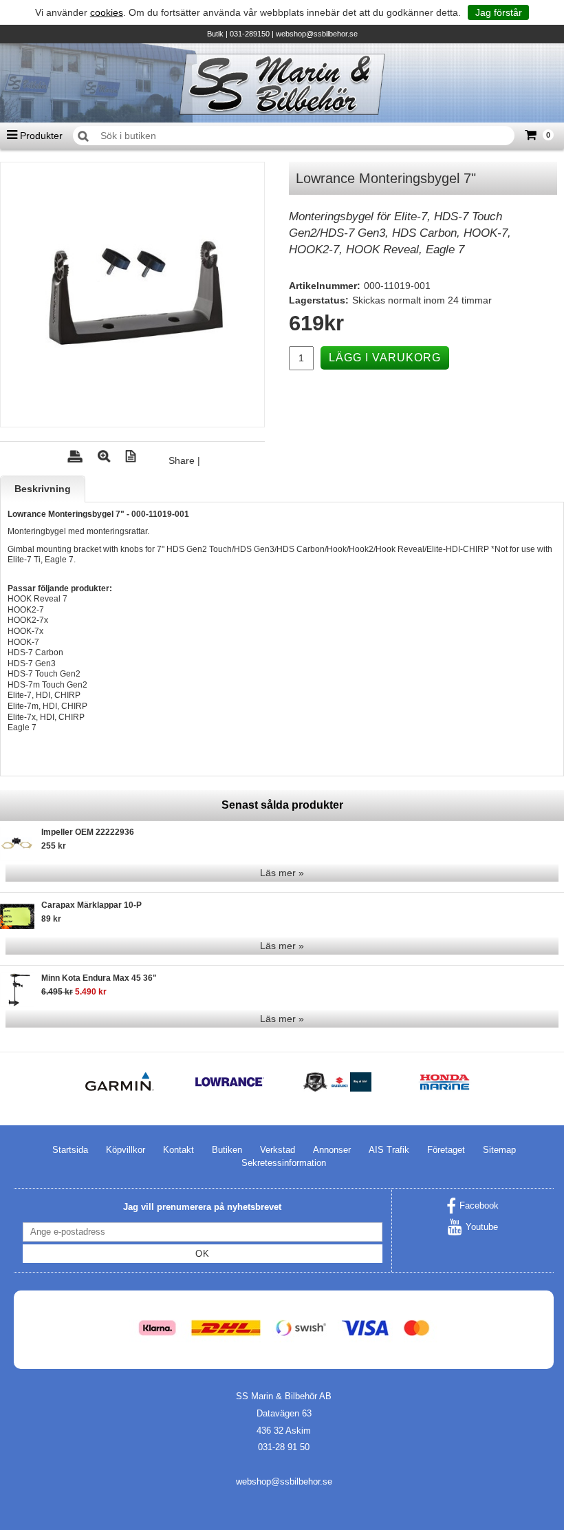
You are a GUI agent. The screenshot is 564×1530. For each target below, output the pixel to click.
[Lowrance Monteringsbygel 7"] (132, 294)
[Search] (83, 136)
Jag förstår (498, 12)
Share (182, 460)
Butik (215, 34)
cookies (106, 12)
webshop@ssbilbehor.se (317, 34)
